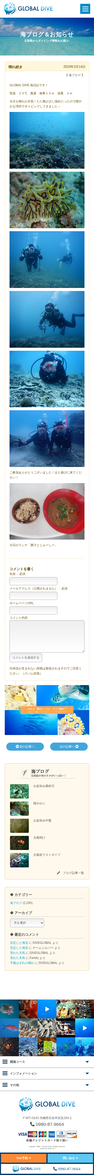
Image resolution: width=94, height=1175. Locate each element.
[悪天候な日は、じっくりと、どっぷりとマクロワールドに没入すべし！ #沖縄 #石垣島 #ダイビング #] (47, 1027)
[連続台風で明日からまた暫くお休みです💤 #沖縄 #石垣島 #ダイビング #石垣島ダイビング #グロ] (28, 1046)
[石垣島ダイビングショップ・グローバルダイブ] (28, 14)
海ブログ (16, 903)
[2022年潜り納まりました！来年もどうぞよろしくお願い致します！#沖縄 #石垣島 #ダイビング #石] (84, 1046)
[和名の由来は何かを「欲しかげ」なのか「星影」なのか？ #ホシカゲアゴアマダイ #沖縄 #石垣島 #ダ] (65, 1009)
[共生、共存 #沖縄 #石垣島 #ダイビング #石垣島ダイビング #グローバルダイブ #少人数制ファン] (9, 1046)
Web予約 (22, 1158)
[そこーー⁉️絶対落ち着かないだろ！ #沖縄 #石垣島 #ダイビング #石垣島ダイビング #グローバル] (9, 1009)
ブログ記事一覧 (73, 873)
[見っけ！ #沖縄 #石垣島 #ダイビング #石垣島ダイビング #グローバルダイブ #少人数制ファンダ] (65, 1027)
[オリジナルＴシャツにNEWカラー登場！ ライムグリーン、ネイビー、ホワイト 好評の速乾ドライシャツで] (47, 1046)
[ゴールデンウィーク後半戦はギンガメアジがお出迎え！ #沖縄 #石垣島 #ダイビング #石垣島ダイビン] (47, 1009)
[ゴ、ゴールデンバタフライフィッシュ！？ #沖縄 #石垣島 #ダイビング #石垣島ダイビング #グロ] (65, 1046)
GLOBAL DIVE (47, 1146)
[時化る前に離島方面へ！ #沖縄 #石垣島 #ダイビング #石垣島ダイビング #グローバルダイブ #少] (84, 1027)
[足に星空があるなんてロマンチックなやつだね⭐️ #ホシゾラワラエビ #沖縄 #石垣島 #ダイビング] (28, 1009)
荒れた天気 (17, 953)
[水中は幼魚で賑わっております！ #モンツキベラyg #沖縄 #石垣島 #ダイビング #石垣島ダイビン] (84, 1009)
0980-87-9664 (49, 1124)
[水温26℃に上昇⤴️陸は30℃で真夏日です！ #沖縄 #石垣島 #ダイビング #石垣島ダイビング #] (9, 1027)
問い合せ (69, 1158)
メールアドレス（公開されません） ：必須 (38, 588)
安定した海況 (19, 943)
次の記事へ (67, 746)
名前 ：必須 (17, 574)
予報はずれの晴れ (22, 963)
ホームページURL (22, 603)
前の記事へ (27, 746)
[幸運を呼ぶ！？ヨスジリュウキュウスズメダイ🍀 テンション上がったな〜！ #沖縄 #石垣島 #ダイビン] (28, 1027)
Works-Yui (51, 1148)
